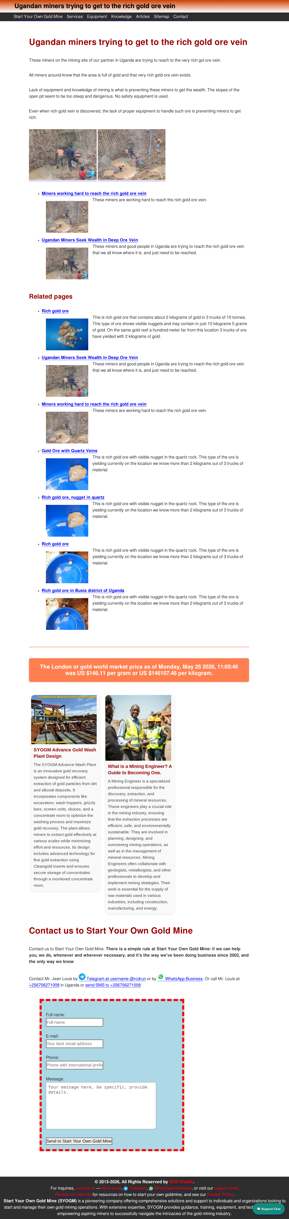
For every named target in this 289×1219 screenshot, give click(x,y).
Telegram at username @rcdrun (115, 979)
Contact (180, 17)
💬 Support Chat (269, 1209)
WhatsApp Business (183, 979)
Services (75, 17)
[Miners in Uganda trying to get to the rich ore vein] (63, 179)
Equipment (97, 17)
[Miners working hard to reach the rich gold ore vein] (131, 179)
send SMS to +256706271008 (113, 985)
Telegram (137, 1188)
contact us (85, 1188)
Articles (143, 17)
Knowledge (121, 17)
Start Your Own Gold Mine (38, 17)
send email (111, 1188)
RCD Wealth (181, 1182)
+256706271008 (44, 985)
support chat (226, 1188)
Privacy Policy (220, 1195)
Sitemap (161, 17)
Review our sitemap (73, 1195)
